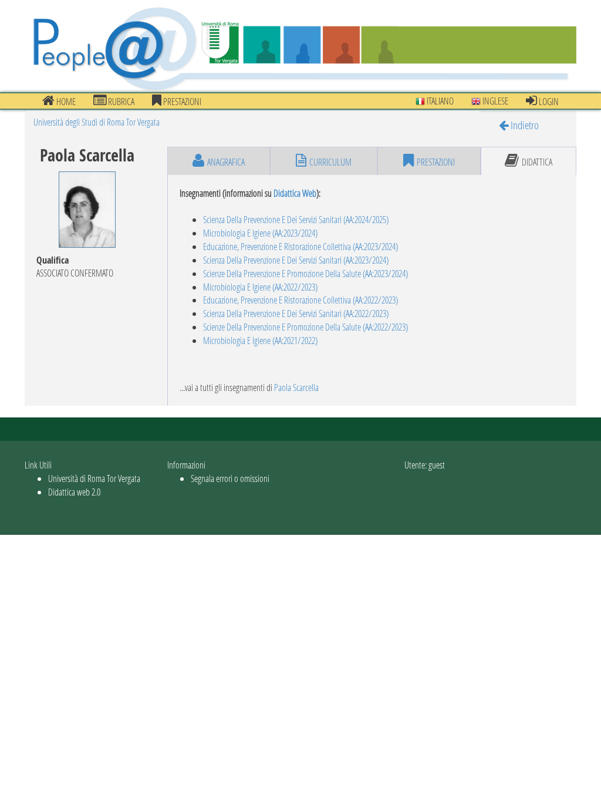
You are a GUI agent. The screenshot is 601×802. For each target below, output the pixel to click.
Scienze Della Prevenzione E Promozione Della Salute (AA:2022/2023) (305, 327)
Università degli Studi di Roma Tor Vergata (96, 122)
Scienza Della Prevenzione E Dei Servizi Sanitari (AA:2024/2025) (296, 219)
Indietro (523, 124)
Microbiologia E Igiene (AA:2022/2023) (260, 287)
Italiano (439, 101)
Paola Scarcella (296, 387)
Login (548, 101)
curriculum (330, 162)
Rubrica (120, 101)
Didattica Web (295, 193)
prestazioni (181, 101)
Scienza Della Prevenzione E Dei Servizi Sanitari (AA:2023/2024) (296, 260)
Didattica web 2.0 (74, 492)
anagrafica (226, 162)
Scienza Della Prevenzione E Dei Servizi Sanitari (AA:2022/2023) (296, 313)
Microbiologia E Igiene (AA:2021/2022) (260, 340)
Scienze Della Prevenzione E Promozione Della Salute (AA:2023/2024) (305, 273)
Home (65, 101)
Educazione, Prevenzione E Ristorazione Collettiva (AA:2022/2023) (300, 300)
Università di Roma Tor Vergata (94, 478)
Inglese (494, 101)
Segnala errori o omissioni (230, 478)
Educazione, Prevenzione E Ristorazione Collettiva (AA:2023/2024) (300, 246)
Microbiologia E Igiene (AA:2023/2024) (260, 233)
